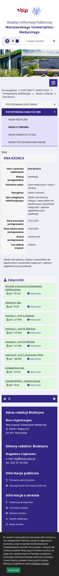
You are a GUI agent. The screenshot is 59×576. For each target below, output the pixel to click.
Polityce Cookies (40, 563)
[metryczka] (54, 398)
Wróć (4, 152)
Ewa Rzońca (34, 168)
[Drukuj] (5, 398)
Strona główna (9, 90)
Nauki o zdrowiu (44, 93)
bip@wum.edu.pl (24, 458)
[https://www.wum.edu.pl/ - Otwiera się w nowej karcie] (37, 10)
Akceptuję (14, 570)
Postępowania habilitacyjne (17, 93)
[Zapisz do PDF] (9, 398)
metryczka (35, 293)
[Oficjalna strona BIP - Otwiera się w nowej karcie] (22, 10)
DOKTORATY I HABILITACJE (35, 90)
